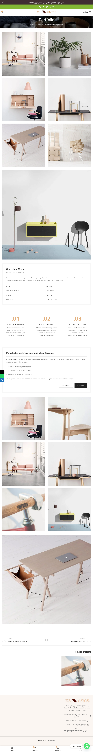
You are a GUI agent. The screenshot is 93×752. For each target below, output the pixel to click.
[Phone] (2, 380)
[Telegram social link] (40, 6)
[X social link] (50, 6)
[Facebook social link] (53, 6)
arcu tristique (26, 378)
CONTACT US (66, 385)
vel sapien (13, 359)
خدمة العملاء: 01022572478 (76, 720)
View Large (63, 658)
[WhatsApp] (2, 376)
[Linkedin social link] (43, 6)
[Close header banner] (3, 2)
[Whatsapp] (87, 746)
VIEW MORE (80, 385)
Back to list (46, 640)
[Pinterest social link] (46, 6)
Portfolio (40, 24)
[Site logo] (46, 12)
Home (32, 24)
